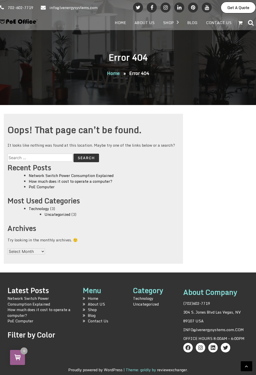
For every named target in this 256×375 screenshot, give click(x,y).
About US (144, 23)
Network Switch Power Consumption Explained (71, 175)
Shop (168, 23)
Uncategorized (57, 214)
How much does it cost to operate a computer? (70, 181)
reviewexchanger (172, 370)
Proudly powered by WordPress (96, 370)
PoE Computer (41, 187)
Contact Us (219, 23)
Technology (39, 209)
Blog (192, 23)
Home (120, 23)
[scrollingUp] (246, 366)
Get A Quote (238, 8)
